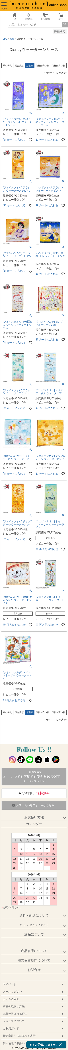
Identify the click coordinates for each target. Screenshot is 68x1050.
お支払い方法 (34, 817)
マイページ (10, 984)
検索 (65, 24)
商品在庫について (34, 951)
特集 (12, 39)
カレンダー (34, 824)
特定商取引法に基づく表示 (19, 1035)
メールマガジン (12, 991)
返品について (34, 934)
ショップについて (14, 1021)
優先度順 (19, 65)
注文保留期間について (34, 960)
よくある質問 (11, 999)
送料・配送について (34, 915)
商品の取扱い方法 (14, 1006)
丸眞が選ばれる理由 (15, 1013)
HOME (4, 39)
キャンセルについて (34, 925)
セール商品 (45, 19)
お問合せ (34, 970)
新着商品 (28, 19)
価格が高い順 (58, 65)
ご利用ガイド (11, 1028)
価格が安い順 (42, 65)
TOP (15, 19)
